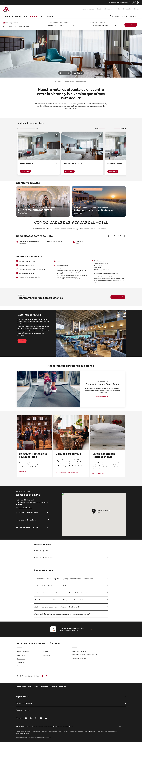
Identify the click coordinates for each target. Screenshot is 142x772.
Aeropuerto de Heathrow (27, 520)
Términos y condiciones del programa (72, 731)
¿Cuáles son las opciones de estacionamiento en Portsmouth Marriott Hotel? (60, 593)
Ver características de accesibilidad (29, 277)
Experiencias (127, 9)
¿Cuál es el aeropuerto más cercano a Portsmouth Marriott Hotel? (57, 607)
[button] (119, 2)
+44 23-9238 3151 (130, 16)
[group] (71, 333)
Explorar (22, 341)
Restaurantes (21, 659)
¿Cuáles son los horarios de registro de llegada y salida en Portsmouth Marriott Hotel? (64, 579)
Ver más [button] (75, 108)
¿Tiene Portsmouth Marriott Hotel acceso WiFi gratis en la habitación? (58, 600)
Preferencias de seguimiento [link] (23, 731)
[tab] (42, 229)
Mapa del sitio (19, 733)
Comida (117, 9)
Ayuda (27, 733)
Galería (99, 9)
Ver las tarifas (25, 171)
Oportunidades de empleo (40, 731)
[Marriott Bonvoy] (135, 2)
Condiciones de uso (54, 731)
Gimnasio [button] (79, 241)
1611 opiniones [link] (48, 16)
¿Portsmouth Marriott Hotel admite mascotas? (50, 586)
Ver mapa (115, 16)
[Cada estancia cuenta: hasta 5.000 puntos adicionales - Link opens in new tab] (99, 201)
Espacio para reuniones (54, 241)
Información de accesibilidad (44, 558)
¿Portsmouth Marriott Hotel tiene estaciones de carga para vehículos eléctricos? (62, 614)
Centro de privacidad (89, 731)
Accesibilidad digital (110, 731)
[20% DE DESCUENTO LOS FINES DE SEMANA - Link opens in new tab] (43, 201)
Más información (118, 297)
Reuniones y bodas (22, 666)
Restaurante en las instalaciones (29, 241)
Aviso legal (46, 655)
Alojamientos (108, 9)
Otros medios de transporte (28, 527)
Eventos (136, 9)
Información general (88, 9)
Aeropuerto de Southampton (28, 512)
